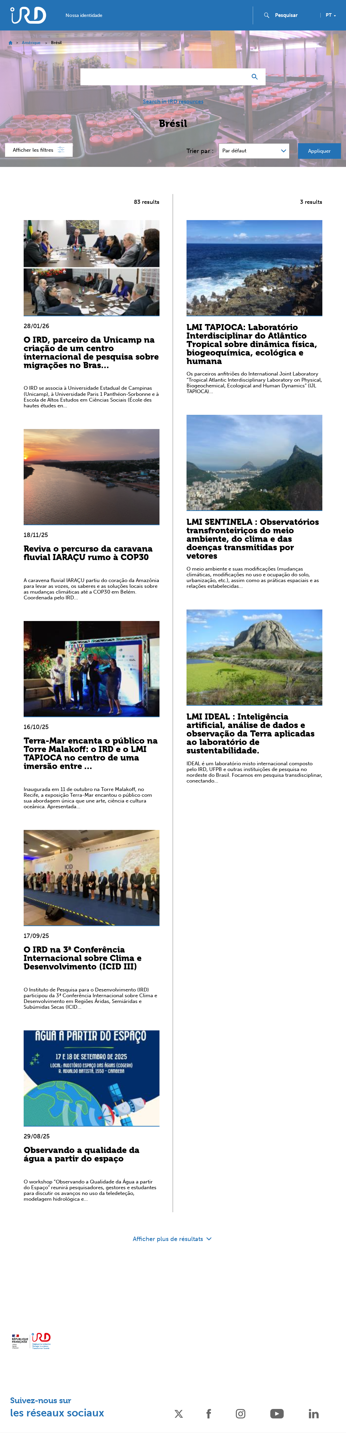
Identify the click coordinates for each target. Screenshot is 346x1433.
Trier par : (200, 151)
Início (10, 43)
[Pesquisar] (256, 76)
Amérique (31, 42)
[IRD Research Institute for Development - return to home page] (31, 1341)
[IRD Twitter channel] (178, 1413)
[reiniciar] (239, 76)
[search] (295, 15)
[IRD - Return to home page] (28, 15)
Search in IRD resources (173, 101)
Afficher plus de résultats (169, 1239)
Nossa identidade (84, 15)
